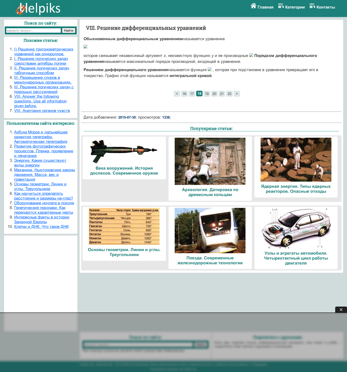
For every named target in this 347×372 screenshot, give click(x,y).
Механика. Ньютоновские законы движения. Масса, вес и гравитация (44, 175)
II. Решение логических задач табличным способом (41, 70)
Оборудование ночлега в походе (44, 203)
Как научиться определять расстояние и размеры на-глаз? (43, 196)
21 (222, 94)
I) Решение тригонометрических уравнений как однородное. (43, 51)
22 (229, 94)
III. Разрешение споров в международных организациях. (43, 80)
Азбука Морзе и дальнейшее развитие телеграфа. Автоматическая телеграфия (41, 137)
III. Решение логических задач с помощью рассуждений (44, 89)
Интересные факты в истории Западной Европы (41, 219)
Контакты (326, 7)
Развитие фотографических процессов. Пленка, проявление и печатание (43, 151)
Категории (295, 7)
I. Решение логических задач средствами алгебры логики (41, 61)
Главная (266, 7)
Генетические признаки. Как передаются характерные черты (43, 210)
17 (192, 94)
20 (214, 94)
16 (184, 94)
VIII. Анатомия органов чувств (42, 110)
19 (207, 94)
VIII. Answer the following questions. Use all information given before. (40, 101)
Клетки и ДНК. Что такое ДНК (41, 226)
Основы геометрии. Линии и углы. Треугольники (40, 186)
